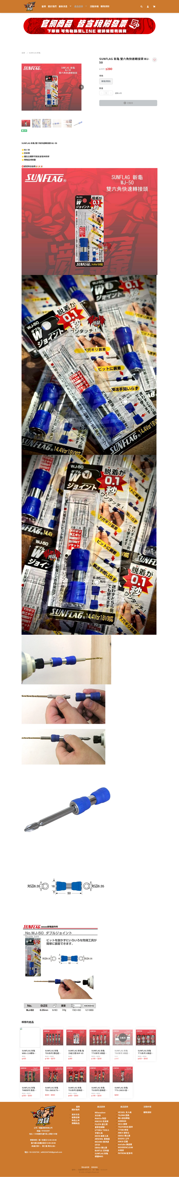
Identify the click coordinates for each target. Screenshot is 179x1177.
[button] (141, 6)
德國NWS (99, 1156)
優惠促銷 (76, 1117)
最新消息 (76, 1115)
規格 (101, 76)
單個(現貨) (106, 81)
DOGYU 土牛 (123, 1139)
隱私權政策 (85, 1167)
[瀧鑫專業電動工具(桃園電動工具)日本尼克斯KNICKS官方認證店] (30, 6)
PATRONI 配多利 (125, 1153)
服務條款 (94, 1167)
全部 (23, 53)
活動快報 (147, 1107)
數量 (101, 88)
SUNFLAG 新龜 (34, 53)
